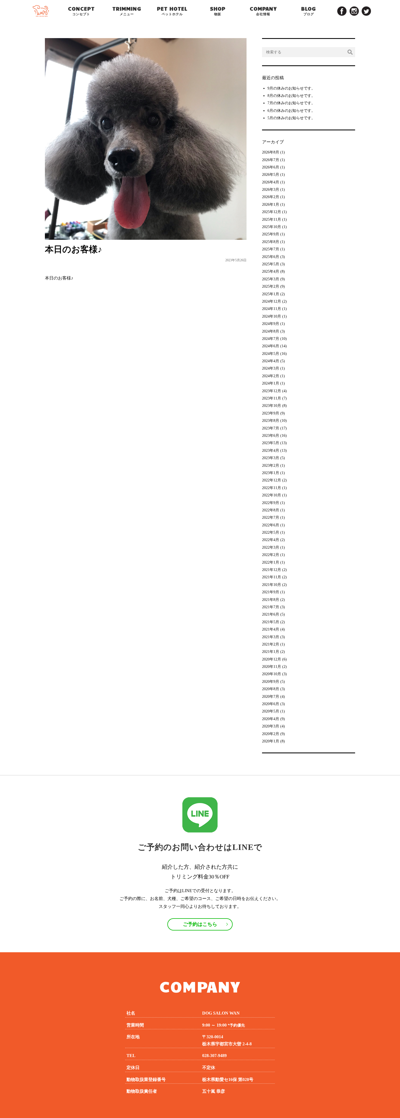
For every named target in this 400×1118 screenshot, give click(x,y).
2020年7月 (270, 697)
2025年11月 (271, 219)
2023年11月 (271, 398)
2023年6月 (270, 436)
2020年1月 (270, 741)
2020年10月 (271, 674)
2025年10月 (271, 227)
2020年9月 (270, 682)
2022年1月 (270, 562)
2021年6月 (270, 614)
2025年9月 (270, 234)
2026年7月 (270, 160)
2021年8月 (270, 600)
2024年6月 (270, 346)
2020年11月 (271, 667)
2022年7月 (270, 517)
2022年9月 (270, 503)
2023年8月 (270, 421)
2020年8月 (270, 689)
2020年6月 (270, 704)
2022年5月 (270, 532)
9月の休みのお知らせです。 (291, 88)
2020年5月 (270, 711)
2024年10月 (271, 316)
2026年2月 (270, 197)
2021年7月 (270, 607)
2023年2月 (270, 465)
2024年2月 (270, 376)
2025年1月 (270, 294)
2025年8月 (270, 242)
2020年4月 (270, 719)
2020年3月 (270, 726)
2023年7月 (270, 428)
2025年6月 (270, 257)
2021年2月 (270, 644)
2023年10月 (271, 406)
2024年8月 (270, 331)
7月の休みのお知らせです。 (291, 103)
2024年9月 (270, 324)
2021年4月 (270, 629)
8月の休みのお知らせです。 (291, 96)
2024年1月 (270, 383)
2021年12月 (271, 570)
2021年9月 (270, 592)
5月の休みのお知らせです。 (291, 118)
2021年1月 (270, 652)
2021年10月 (271, 585)
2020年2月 (270, 734)
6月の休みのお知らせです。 (291, 111)
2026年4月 (270, 182)
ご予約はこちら (200, 924)
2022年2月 (270, 555)
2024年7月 (270, 339)
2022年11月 (271, 488)
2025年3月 (270, 279)
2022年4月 (270, 540)
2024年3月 (270, 368)
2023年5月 (270, 443)
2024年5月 (270, 354)
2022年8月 (270, 510)
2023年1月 (270, 473)
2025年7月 (270, 249)
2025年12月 (271, 212)
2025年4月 (270, 271)
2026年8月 (270, 152)
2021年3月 (270, 637)
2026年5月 (270, 175)
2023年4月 (270, 451)
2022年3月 (270, 547)
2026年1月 (270, 204)
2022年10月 (271, 495)
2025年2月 (270, 286)
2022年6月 (270, 525)
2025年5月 (270, 264)
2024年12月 (271, 301)
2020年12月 (271, 659)
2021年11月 (271, 577)
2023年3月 (270, 458)
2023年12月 (271, 391)
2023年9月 (270, 413)
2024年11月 (271, 309)
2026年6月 (270, 167)
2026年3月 (270, 190)
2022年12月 (271, 480)
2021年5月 (270, 622)
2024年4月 (270, 361)
